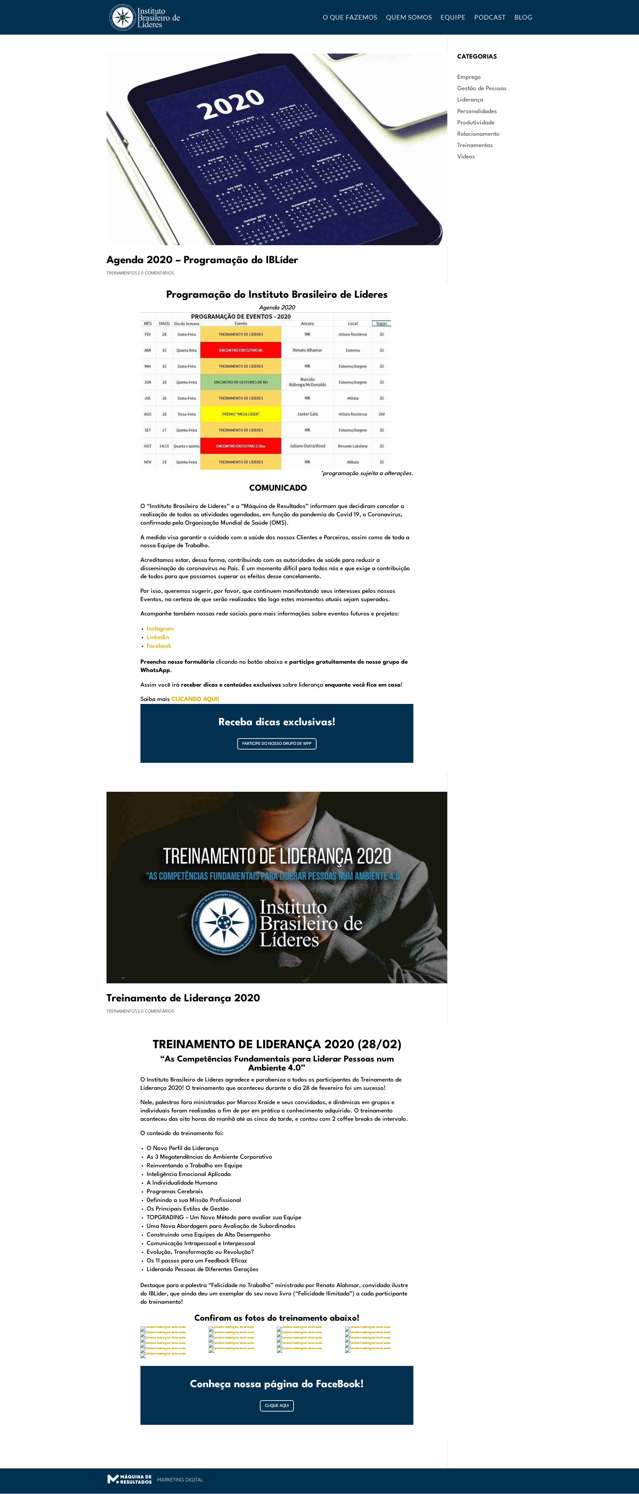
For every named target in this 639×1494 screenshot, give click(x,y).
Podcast (490, 18)
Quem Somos (409, 18)
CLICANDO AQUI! (195, 699)
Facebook (159, 646)
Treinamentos (121, 273)
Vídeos (466, 157)
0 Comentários (157, 273)
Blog (523, 18)
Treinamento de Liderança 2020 (183, 999)
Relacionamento (478, 134)
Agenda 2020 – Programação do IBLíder (202, 260)
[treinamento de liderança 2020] (243, 1353)
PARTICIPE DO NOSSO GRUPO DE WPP (277, 744)
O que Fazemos (350, 18)
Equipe (453, 18)
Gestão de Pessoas (482, 88)
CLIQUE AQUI (277, 1406)
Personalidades (477, 111)
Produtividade (476, 123)
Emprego (469, 77)
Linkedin (158, 637)
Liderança (470, 100)
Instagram (160, 629)
